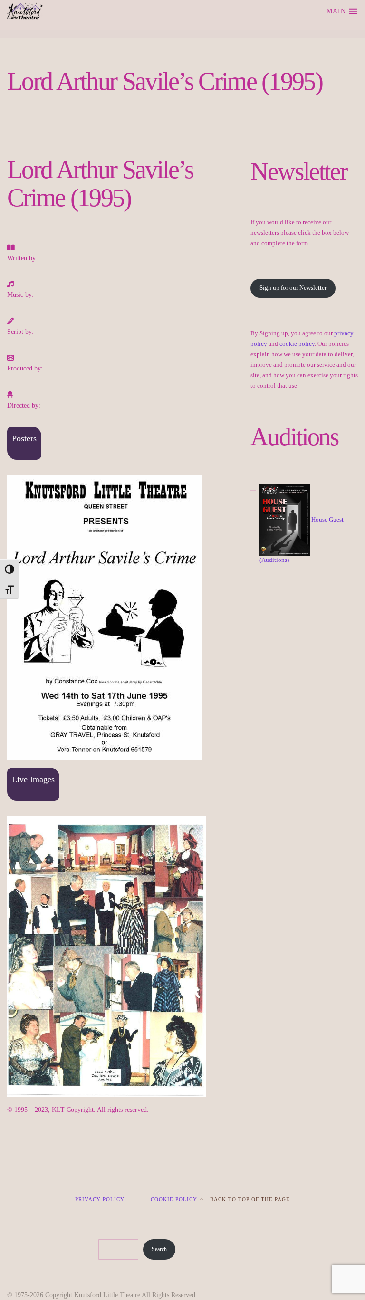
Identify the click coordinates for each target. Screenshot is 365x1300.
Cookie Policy (174, 1199)
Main (337, 11)
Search (159, 1249)
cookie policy (297, 344)
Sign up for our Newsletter (293, 288)
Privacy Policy (100, 1199)
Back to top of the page (249, 1199)
